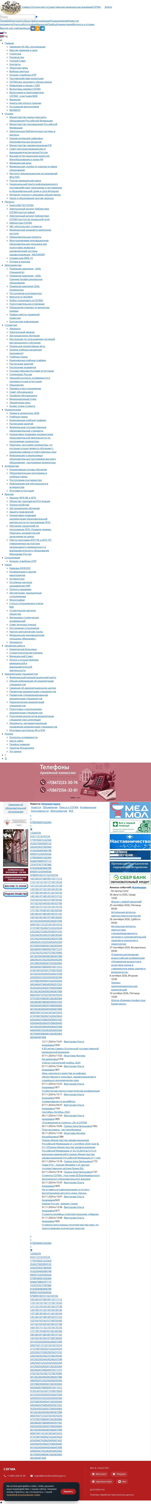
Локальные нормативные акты (27, 346)
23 (47, 840)
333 (48, 977)
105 (32, 878)
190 (52, 914)
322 (36, 973)
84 (39, 868)
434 (36, 1023)
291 (40, 959)
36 (39, 847)
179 (40, 910)
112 (60, 878)
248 (60, 938)
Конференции (88, 807)
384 (60, 998)
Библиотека (13, 20)
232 (60, 931)
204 (44, 921)
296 (60, 959)
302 (52, 963)
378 (36, 998)
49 (31, 854)
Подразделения (59, 20)
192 (60, 914)
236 (44, 935)
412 (44, 1012)
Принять (68, 1491)
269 (48, 949)
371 (40, 995)
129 (32, 889)
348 (44, 984)
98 (34, 875)
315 (40, 970)
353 (32, 988)
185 (32, 914)
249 (32, 942)
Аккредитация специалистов (21, 674)
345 (32, 984)
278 (52, 952)
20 (39, 840)
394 (36, 1005)
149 (48, 896)
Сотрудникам (12, 557)
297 (32, 963)
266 (36, 949)
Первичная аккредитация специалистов (32, 691)
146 (36, 896)
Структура (15, 53)
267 (40, 949)
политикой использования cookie (23, 1494)
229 (48, 931)
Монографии (17, 600)
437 (48, 1023)
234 (36, 935)
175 (56, 907)
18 (34, 840)
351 (56, 984)
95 (47, 871)
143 (56, 892)
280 (60, 952)
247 (56, 938)
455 (56, 1030)
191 (56, 914)
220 (44, 928)
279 (56, 952)
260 (44, 945)
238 (52, 935)
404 (44, 1009)
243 (40, 938)
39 (47, 847)
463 (56, 1033)
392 (60, 1002)
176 (60, 907)
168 (60, 903)
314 (36, 970)
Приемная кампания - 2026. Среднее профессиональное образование (25, 279)
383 (56, 998)
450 (36, 1030)
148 (44, 896)
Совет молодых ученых (22, 624)
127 (56, 885)
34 (34, 847)
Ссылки (9, 113)
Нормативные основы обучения (28, 469)
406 (52, 1009)
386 (36, 1002)
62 (44, 822)
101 (44, 875)
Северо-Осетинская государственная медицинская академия (57, 7)
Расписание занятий (21, 363)
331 (40, 977)
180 (44, 910)
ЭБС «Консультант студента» (25, 226)
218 (36, 928)
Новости (36, 807)
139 (40, 892)
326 (52, 973)
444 (44, 1026)
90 (34, 871)
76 (39, 864)
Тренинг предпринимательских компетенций (124, 986)
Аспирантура (16, 578)
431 (56, 1019)
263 (56, 945)
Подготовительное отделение (26, 304)
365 (48, 991)
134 (52, 889)
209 (32, 924)
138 (36, 892)
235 (40, 935)
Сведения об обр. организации (27, 46)
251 (40, 942)
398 (52, 1005)
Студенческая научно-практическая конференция (71, 1090)
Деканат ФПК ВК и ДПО (22, 497)
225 (32, 931)
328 (60, 973)
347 (40, 984)
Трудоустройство (19, 504)
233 (32, 935)
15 (46, 836)
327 (56, 973)
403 (40, 1009)
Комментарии (64, 24)
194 (36, 917)
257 (32, 945)
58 (34, 822)
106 (36, 878)
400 (60, 1005)
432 (60, 1019)
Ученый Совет (17, 60)
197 (48, 917)
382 (52, 998)
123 (40, 885)
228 (44, 931)
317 (48, 970)
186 (36, 914)
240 (60, 935)
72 (50, 861)
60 (39, 822)
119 (56, 882)
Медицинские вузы (20, 163)
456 (60, 1030)
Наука (8, 564)
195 (40, 917)
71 (47, 861)
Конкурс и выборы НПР (22, 74)
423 (56, 1016)
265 (32, 949)
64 (50, 822)
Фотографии (29, 24)
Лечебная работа (15, 645)
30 (44, 843)
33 (31, 847)
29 (42, 843)
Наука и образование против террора (31, 198)
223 (56, 928)
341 (48, 981)
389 (48, 1002)
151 (56, 896)
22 (44, 840)
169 (32, 907)
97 (31, 875)
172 (44, 907)
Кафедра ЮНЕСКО (20, 568)
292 (44, 959)
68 (39, 861)
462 (52, 1033)
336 (60, 977)
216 (60, 924)
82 (34, 868)
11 (35, 836)
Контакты (14, 64)
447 (56, 1026)
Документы (15, 642)
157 (48, 899)
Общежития (16, 385)
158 (52, 899)
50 (34, 854)
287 (56, 956)
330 (36, 977)
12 (38, 836)
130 (36, 889)
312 (60, 966)
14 (43, 836)
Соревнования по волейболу (58, 1101)
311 (56, 966)
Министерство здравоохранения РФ (30, 145)
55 (47, 854)
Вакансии (42, 24)
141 (48, 892)
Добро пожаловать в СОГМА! (26, 300)
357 (48, 988)
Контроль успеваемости (23, 737)
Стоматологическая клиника (25, 652)
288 (60, 956)
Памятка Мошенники (21, 748)
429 (48, 1019)
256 (60, 942)
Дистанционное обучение (24, 335)
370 (36, 995)
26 (34, 843)
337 (32, 981)
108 (44, 878)
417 (32, 1016)
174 (52, 907)
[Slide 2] (78, 797)
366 (52, 991)
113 (32, 882)
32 (50, 843)
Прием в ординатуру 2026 (24, 413)
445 (48, 1026)
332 (44, 977)
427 (40, 1019)
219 (40, 928)
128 (60, 885)
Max (124, 1481)
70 (44, 861)
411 (40, 1012)
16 (48, 836)
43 (36, 850)
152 (60, 896)
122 (36, 885)
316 (44, 970)
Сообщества (27, 20)
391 (56, 1002)
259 (40, 945)
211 (40, 924)
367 (56, 991)
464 (60, 1033)
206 (52, 921)
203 (40, 921)
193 (32, 917)
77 (42, 864)
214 (52, 924)
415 (56, 1012)
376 (60, 995)
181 (48, 910)
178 (36, 910)
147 (40, 896)
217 (32, 928)
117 (48, 882)
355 (40, 988)
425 (32, 1019)
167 (56, 903)
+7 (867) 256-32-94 (16, 1475)
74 (34, 864)
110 (52, 878)
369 (32, 995)
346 (36, 984)
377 (32, 998)
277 (48, 952)
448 (60, 1026)
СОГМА (96, 7)
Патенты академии (20, 589)
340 (44, 981)
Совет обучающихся (21, 392)
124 (44, 885)
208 (60, 921)
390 (52, 1002)
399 (56, 1005)
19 (36, 840)
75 (36, 864)
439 (56, 1023)
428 (44, 1019)
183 (56, 910)
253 (48, 942)
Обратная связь (18, 67)
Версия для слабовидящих (15, 28)
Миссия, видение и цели (23, 50)
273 (32, 952)
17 (31, 840)
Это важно (15, 751)
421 (48, 1016)
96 (50, 871)
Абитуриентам (13, 265)
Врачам (9, 494)
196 (44, 917)
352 (60, 984)
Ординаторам (13, 409)
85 (42, 868)
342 (52, 981)
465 (32, 1037)
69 (42, 861)
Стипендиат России (20, 374)
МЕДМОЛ (14, 110)
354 (36, 988)
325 (48, 973)
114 (36, 882)
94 (44, 871)
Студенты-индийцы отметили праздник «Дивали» (70, 1214)
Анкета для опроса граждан (25, 103)
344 (60, 981)
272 (60, 949)
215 (56, 924)
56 (50, 854)
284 (44, 956)
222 (52, 928)
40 (50, 847)
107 (40, 878)
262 (52, 945)
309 (48, 966)
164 (44, 903)
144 (60, 892)
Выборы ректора (19, 71)
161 (32, 903)
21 (42, 840)
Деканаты (15, 328)
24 (50, 840)
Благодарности (40, 810)
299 (40, 963)
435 (40, 1023)
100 (40, 875)
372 (44, 995)
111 (56, 878)
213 (48, 924)
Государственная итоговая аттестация (31, 370)
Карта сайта (16, 740)
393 (32, 1005)
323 (40, 973)
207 (56, 921)
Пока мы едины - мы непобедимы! (61, 1129)
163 (40, 903)
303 (56, 963)
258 (36, 945)
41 (31, 850)
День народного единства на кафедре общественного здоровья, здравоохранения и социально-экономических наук (69, 1077)
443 (40, 1026)
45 (42, 850)
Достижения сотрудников (24, 628)
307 (40, 966)
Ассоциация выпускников (24, 106)
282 (36, 956)
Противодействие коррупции (26, 78)
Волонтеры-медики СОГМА (25, 89)
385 (32, 1002)
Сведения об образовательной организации (15, 808)
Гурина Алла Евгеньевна (78, 1126)
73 (31, 864)
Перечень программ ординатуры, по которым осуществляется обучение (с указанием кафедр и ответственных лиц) (32, 448)
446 (52, 1026)
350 (52, 984)
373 (48, 995)
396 (44, 1005)
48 (50, 850)
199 (56, 917)
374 (52, 995)
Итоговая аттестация (21, 490)
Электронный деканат (22, 332)
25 (31, 843)
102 (48, 875)
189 (48, 914)
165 (48, 903)
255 (56, 942)
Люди (3, 20)
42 (34, 850)
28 (39, 843)
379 (40, 998)
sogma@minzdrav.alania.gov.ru (49, 1475)
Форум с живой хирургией (126, 901)
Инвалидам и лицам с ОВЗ (24, 85)
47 (47, 850)
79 (47, 864)
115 (40, 882)
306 (36, 966)
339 (40, 981)
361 (32, 991)
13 (40, 836)
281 (32, 956)
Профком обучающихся (23, 395)
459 (40, 1033)
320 (60, 970)
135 (56, 889)
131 (40, 889)
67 (36, 861)
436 (44, 1023)
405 (48, 1009)
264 (60, 945)
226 (36, 931)
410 (36, 1012)
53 (42, 854)
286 (52, 956)
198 (52, 917)
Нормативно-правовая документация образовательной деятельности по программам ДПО (29, 519)
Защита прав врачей (21, 511)
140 (44, 892)
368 (60, 991)
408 (60, 1009)
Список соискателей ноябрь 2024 (61, 1062)
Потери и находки (19, 261)
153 (32, 899)
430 (52, 1019)
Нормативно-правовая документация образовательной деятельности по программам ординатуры (31, 438)
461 (48, 1033)
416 (60, 1012)
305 (32, 966)
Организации (42, 20)
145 (32, 896)
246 (52, 938)
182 (52, 910)
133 (48, 889)
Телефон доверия (19, 744)
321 (32, 973)
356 (44, 988)
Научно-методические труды (26, 631)
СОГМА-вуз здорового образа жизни (30, 82)
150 (52, 896)
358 (52, 988)
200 (60, 917)
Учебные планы (18, 356)
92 (39, 871)
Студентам (11, 325)
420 (44, 1016)
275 (40, 952)
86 (44, 868)
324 (44, 973)
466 (36, 1037)
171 (40, 907)
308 (44, 966)
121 (32, 885)
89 (31, 871)
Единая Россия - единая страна (60, 1203)
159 (56, 899)
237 (48, 935)
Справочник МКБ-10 (21, 258)
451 (40, 1030)
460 (44, 1033)
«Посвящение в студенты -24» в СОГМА (64, 1122)
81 (31, 868)
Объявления (50, 807)
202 (36, 921)
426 (36, 1019)
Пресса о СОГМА (68, 807)
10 (32, 836)
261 (48, 945)
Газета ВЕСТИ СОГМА (21, 205)
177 (32, 910)
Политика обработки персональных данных (112, 1494)
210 (36, 924)
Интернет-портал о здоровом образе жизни (35, 194)
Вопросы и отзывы (83, 24)
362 (36, 991)
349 (48, 984)
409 (32, 1012)
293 (48, 959)
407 (56, 1009)
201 (32, 921)
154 (36, 899)
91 (36, 871)
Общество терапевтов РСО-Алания (29, 501)
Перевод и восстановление (25, 388)
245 (48, 938)
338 (36, 981)
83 (36, 868)
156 (44, 899)
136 (60, 889)
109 (48, 878)
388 (44, 1002)
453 (48, 1030)
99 (36, 875)
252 (44, 942)
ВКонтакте (101, 1474)
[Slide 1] (73, 797)
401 (32, 1009)
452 (44, 1030)
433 (32, 1023)
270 (52, 949)
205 (48, 921)
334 (52, 977)
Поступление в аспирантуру (25, 293)
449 (32, 1030)
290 (36, 959)
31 (47, 843)
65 (31, 861)
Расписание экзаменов (22, 367)
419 (40, 1016)
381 (48, 998)
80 (50, 864)
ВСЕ (71, 810)
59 (36, 822)
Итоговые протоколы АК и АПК (27, 730)
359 (56, 988)
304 (60, 963)
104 (56, 875)
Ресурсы (9, 201)
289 (32, 959)
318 (52, 970)
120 (60, 882)
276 (44, 952)
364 (44, 991)
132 (44, 889)
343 (56, 981)
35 (36, 847)
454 (52, 1030)
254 (52, 942)
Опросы (17, 24)
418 (36, 1016)
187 (40, 914)
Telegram (121, 1474)
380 (44, 998)
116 (44, 882)
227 (40, 931)
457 (32, 1033)
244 (44, 938)
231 (56, 931)
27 (36, 843)
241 (32, 938)
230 (52, 931)
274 (36, 952)
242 (36, 938)
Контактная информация (23, 321)
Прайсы (51, 24)
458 (36, 1033)
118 (52, 882)
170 (36, 907)
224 (60, 928)
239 (56, 935)
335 (56, 977)
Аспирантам (12, 466)
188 (44, 914)
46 (44, 850)
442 (36, 1026)
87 (47, 868)
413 (48, 1012)
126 (52, 885)
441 (32, 1026)
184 (60, 910)
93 (42, 871)
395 (40, 1005)
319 (56, 970)
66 (34, 861)
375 (56, 995)
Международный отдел (22, 399)
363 (40, 991)
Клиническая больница (23, 649)
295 (56, 959)
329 (32, 977)
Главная (9, 43)
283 (40, 956)
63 (47, 822)
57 (31, 822)
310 (52, 966)
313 (32, 970)
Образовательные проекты (25, 237)
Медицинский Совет (21, 656)
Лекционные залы (19, 402)
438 (52, 1023)
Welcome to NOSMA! (21, 296)
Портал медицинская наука (25, 180)
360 (60, 988)
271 (56, 949)
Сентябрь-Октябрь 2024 (56, 1112)
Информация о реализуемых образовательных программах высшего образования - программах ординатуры (32, 459)
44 (39, 850)
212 (44, 924)
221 (48, 928)
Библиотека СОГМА (20, 222)
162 (36, 903)
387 (40, 1002)
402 (36, 1009)
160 (60, 899)
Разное (9, 733)
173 (48, 907)
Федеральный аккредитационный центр (32, 677)
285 (48, 956)
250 (36, 942)
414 (52, 1012)
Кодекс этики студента (22, 406)
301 (48, 963)
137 (32, 892)
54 (44, 854)
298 (36, 963)
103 (52, 875)
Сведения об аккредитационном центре (32, 688)
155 (40, 899)
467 (40, 1037)
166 (52, 903)
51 (36, 854)
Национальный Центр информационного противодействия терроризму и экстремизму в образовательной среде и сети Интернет (35, 187)
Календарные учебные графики (27, 360)
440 (60, 1023)
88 (50, 868)
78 (44, 864)
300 (44, 963)
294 (52, 959)
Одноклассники (104, 1481)
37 (42, 847)
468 (44, 1037)
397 (48, 1005)
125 (48, 885)
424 (60, 1016)
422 (52, 1016)
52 (39, 854)
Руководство (16, 57)
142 (52, 892)
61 (42, 822)
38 (44, 847)
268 (44, 949)
